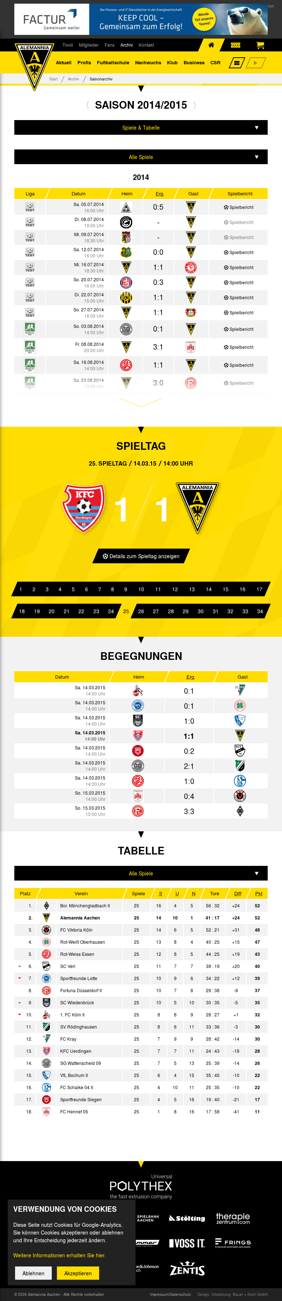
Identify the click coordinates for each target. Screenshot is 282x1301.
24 (111, 611)
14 (209, 589)
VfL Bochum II (74, 1075)
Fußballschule (113, 62)
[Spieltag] (138, 690)
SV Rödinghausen (78, 1026)
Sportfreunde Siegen (81, 1099)
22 (81, 611)
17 (259, 589)
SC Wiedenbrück (77, 1002)
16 (242, 589)
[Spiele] (126, 207)
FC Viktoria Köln (76, 929)
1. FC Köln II (72, 1014)
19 (37, 611)
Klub (172, 62)
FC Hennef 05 (74, 1111)
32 (230, 611)
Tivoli (67, 44)
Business (194, 62)
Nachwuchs (148, 62)
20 (51, 611)
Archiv (126, 44)
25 (126, 611)
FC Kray (68, 1039)
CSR (215, 62)
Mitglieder (89, 44)
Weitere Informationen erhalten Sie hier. (59, 1255)
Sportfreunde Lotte (78, 978)
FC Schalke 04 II (76, 1087)
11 (158, 589)
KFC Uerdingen (75, 1051)
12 (175, 589)
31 (215, 611)
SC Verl (67, 966)
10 (141, 589)
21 (66, 611)
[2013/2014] (87, 104)
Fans (110, 44)
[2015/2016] (194, 104)
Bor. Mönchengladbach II (85, 905)
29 (186, 611)
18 (22, 611)
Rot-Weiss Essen (77, 954)
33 (245, 611)
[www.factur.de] (141, 19)
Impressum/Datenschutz (170, 1294)
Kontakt (146, 44)
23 (96, 611)
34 (260, 611)
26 (141, 611)
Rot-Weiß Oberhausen (82, 942)
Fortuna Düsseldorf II (81, 990)
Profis (84, 62)
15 (225, 589)
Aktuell (64, 62)
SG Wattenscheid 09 (80, 1063)
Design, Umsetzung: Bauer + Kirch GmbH (233, 1294)
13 (192, 589)
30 (200, 611)
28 (171, 611)
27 (156, 611)
